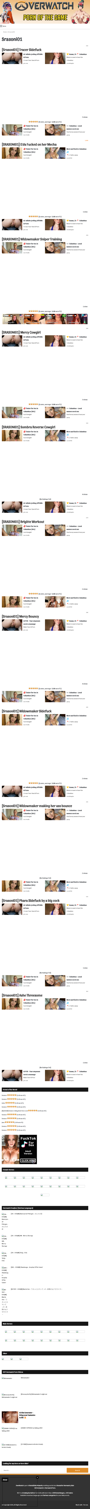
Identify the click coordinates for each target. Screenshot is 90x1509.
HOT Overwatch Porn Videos (13, 1372)
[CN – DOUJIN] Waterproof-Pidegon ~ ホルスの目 (26, 1214)
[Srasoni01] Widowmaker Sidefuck (27, 711)
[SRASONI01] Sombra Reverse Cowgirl (28, 427)
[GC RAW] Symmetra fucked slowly (32, 1444)
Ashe (3, 1103)
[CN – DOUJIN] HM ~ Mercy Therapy (22, 1235)
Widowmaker (25, 1378)
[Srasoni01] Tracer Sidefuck (21, 49)
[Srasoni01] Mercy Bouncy (20, 616)
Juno (3, 1122)
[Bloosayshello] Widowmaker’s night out (34, 1394)
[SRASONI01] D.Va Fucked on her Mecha (29, 144)
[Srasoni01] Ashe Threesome (22, 995)
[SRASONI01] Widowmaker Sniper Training (32, 239)
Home (5, 32)
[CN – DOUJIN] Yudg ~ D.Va (19, 1252)
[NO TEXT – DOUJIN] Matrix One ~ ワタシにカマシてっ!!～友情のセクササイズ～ (36, 1289)
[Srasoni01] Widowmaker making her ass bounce (37, 805)
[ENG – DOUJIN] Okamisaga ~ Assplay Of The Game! (27, 1267)
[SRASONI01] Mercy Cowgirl (21, 332)
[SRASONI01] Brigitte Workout (23, 521)
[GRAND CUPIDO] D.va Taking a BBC (32, 1428)
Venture (4, 1095)
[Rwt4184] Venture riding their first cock (15, 1111)
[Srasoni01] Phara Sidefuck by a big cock (31, 900)
